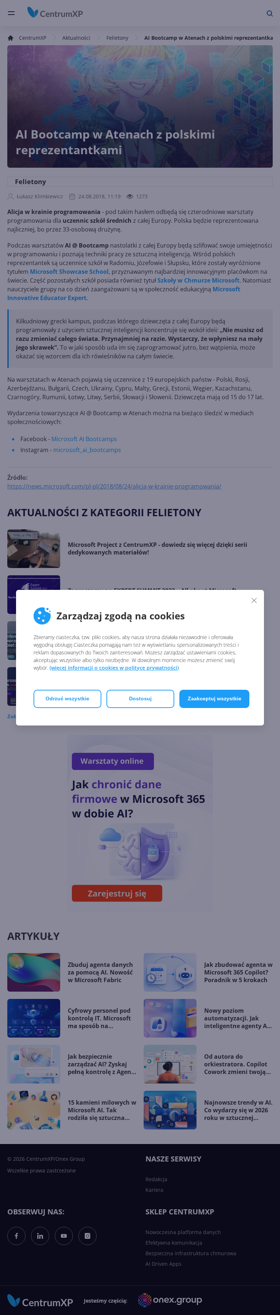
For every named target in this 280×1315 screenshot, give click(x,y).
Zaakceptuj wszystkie (214, 698)
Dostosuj (140, 698)
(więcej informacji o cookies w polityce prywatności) (114, 667)
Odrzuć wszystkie (67, 698)
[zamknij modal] (254, 600)
